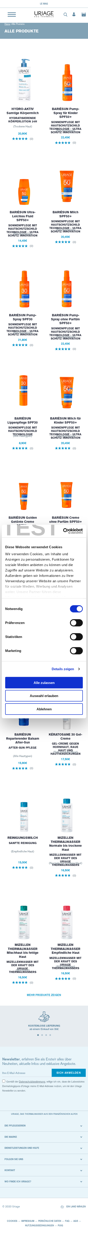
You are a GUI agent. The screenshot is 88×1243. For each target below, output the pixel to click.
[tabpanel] (44, 1023)
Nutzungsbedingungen (39, 1225)
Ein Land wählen (76, 1206)
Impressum (27, 1221)
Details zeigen (63, 669)
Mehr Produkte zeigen (44, 995)
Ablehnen (44, 709)
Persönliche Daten (49, 1221)
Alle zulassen (44, 682)
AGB (75, 1221)
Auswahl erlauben (44, 696)
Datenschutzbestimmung (32, 1081)
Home (7, 24)
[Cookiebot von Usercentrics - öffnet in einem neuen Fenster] (63, 531)
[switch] (76, 622)
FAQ (67, 1221)
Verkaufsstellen (50, 3)
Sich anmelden (68, 1072)
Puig (60, 1225)
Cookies (12, 1221)
